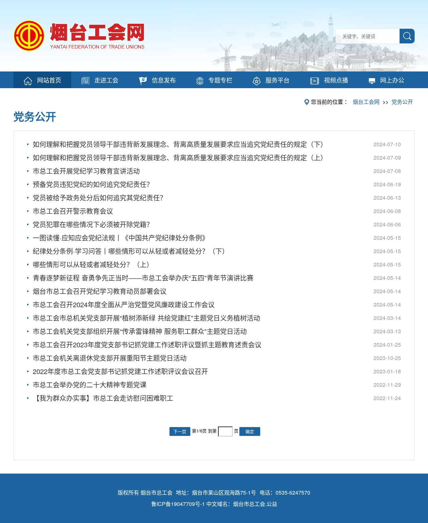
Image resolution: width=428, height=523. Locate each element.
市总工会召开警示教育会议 (73, 211)
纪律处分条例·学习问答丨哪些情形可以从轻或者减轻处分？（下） (131, 251)
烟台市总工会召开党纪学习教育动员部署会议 (100, 291)
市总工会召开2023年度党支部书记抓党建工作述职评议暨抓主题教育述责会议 (147, 344)
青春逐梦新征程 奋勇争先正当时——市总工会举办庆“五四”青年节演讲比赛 (143, 278)
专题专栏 (220, 79)
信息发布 (164, 79)
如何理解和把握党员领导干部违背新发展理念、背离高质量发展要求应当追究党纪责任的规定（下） (180, 144)
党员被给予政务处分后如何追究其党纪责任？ (100, 197)
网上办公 (392, 79)
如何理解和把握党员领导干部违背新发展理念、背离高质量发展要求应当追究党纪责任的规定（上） (180, 157)
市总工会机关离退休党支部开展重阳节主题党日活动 (110, 358)
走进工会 (106, 79)
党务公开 (402, 102)
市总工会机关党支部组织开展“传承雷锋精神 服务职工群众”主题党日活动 (140, 331)
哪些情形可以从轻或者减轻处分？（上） (93, 264)
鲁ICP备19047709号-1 (178, 504)
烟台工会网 (366, 102)
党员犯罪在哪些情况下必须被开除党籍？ (93, 224)
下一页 (179, 431)
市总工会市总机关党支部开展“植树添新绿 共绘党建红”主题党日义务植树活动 (146, 318)
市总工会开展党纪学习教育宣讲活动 (86, 171)
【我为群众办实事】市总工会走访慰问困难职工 (103, 398)
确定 (249, 431)
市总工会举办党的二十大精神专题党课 (89, 384)
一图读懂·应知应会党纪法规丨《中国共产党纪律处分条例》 (121, 237)
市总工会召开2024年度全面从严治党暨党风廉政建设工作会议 (124, 304)
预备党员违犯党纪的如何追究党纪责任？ (93, 184)
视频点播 (336, 79)
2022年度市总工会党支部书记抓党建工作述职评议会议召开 (120, 371)
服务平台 (277, 79)
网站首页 (49, 79)
